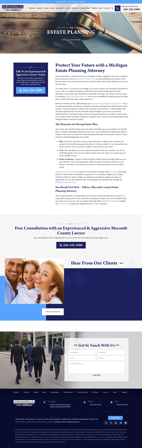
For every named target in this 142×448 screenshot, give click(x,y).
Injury (52, 8)
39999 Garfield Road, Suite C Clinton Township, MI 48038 (60, 406)
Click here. (82, 2)
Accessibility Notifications (32, 422)
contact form (64, 204)
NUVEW (18, 422)
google (116, 423)
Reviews (95, 392)
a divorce (113, 172)
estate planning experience (76, 96)
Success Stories (84, 8)
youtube (126, 423)
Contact (107, 8)
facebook (106, 423)
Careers (94, 8)
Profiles (32, 8)
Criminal (39, 8)
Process (75, 8)
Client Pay (115, 418)
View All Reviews (53, 312)
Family (46, 8)
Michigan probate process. (65, 182)
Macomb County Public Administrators (106, 103)
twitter (111, 423)
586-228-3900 (131, 9)
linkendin (121, 423)
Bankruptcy (60, 8)
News (100, 8)
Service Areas (68, 392)
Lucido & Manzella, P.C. (85, 79)
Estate (68, 8)
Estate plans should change (66, 172)
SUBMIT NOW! (96, 375)
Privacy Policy (48, 422)
